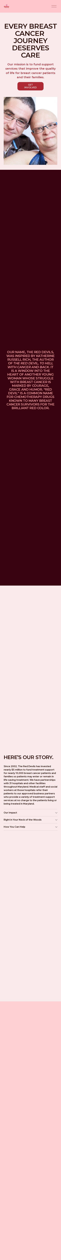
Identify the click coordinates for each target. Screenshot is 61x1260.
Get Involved (30, 86)
